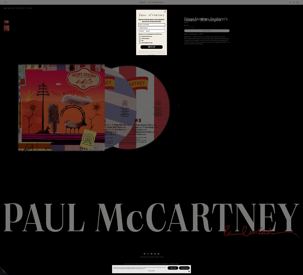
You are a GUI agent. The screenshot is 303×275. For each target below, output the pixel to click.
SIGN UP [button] (151, 47)
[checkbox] (152, 36)
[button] (165, 12)
